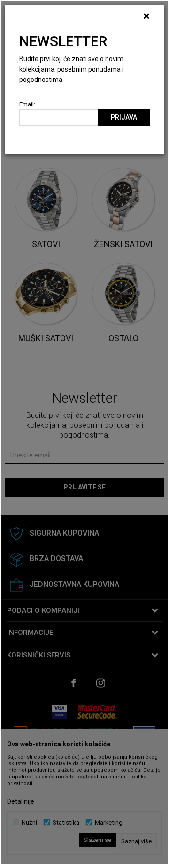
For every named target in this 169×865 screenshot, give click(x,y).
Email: (27, 104)
